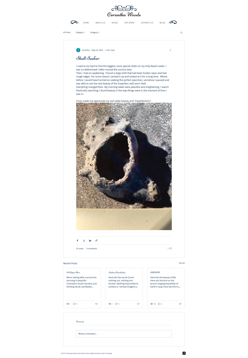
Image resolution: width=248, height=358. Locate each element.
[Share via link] (96, 240)
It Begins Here (73, 272)
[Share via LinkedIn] (90, 240)
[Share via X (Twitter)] (84, 240)
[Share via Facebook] (77, 240)
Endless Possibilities (117, 272)
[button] (181, 32)
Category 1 (80, 32)
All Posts (67, 32)
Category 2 (94, 32)
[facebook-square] (184, 353)
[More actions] (170, 50)
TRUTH (155, 272)
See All (182, 263)
